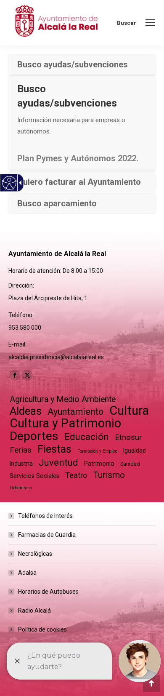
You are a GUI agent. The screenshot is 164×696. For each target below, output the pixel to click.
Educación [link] (86, 437)
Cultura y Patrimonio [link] (65, 423)
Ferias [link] (21, 450)
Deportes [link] (34, 436)
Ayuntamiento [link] (75, 411)
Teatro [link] (76, 475)
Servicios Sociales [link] (34, 475)
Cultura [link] (129, 410)
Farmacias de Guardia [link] (47, 534)
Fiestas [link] (54, 449)
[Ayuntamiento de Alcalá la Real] (56, 22)
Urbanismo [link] (21, 488)
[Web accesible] (9, 183)
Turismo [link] (109, 475)
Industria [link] (21, 463)
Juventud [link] (58, 462)
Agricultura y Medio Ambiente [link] (63, 399)
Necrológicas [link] (35, 553)
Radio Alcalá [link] (34, 610)
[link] (150, 22)
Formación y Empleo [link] (97, 451)
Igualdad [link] (134, 450)
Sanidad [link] (130, 464)
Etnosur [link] (128, 437)
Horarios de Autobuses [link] (48, 591)
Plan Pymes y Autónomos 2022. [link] (77, 158)
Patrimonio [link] (99, 463)
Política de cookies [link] (42, 629)
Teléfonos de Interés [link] (45, 515)
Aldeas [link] (26, 411)
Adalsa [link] (27, 572)
